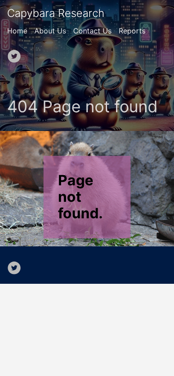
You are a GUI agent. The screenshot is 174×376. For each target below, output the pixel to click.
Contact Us (92, 30)
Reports (132, 30)
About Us (50, 30)
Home (17, 30)
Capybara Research (55, 13)
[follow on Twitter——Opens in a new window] (17, 53)
